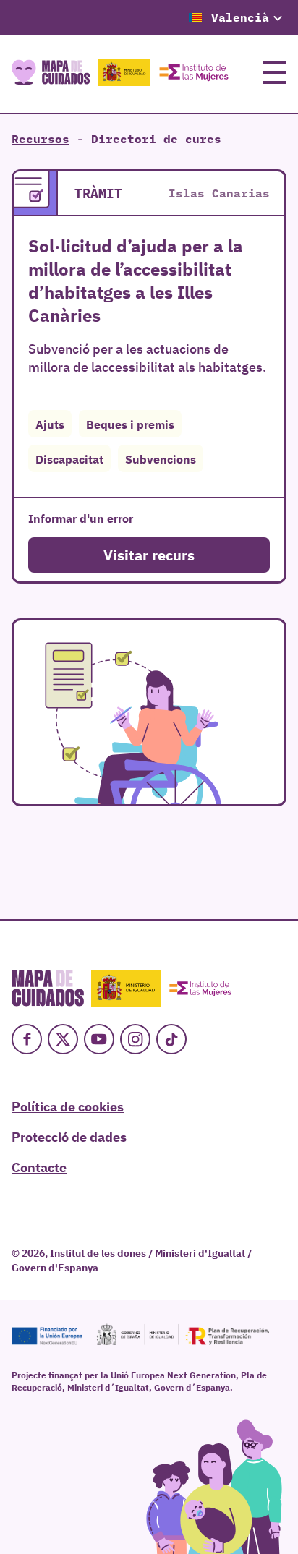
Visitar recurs (149, 554)
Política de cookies (68, 1105)
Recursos (40, 139)
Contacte (39, 1166)
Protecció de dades (69, 1136)
